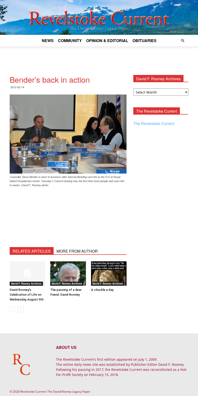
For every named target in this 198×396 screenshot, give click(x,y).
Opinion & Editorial (107, 40)
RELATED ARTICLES (32, 251)
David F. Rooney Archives (26, 283)
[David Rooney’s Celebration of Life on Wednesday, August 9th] (27, 273)
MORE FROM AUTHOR (77, 251)
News (48, 40)
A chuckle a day (102, 290)
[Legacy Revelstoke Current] (99, 17)
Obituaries (144, 40)
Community (70, 40)
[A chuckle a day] (109, 273)
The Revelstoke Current (153, 123)
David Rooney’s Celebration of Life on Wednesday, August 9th (26, 294)
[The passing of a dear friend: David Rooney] (68, 273)
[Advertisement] (99, 57)
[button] (182, 40)
